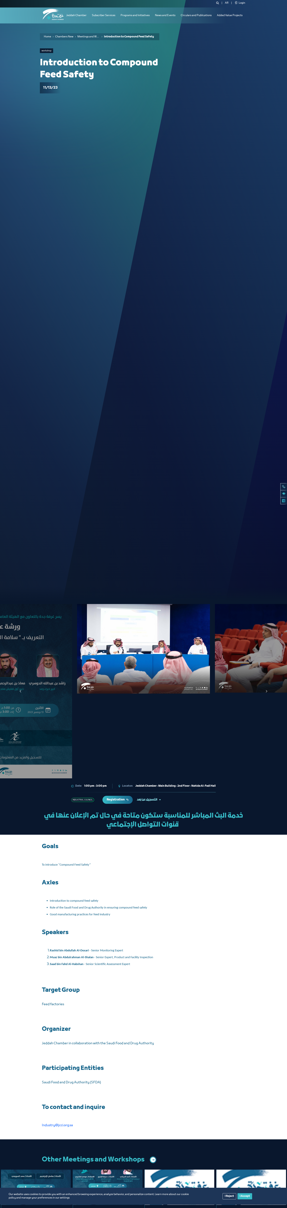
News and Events (165, 15)
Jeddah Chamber (76, 15)
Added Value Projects (229, 15)
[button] (266, 691)
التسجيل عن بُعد (147, 800)
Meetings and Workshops (88, 36)
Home (47, 36)
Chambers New (64, 36)
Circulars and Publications (196, 15)
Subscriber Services (103, 15)
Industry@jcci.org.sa (57, 1125)
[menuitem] (227, 3)
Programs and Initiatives (135, 15)
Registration (116, 800)
